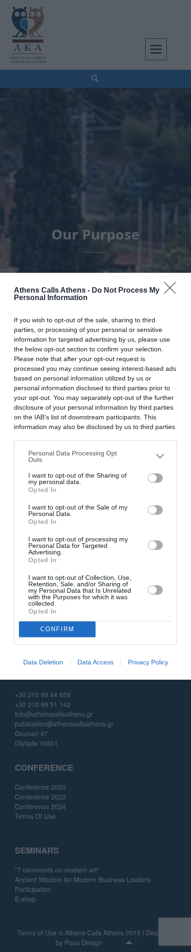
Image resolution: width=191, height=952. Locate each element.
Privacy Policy (148, 662)
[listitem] (95, 456)
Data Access (95, 662)
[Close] (173, 291)
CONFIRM (57, 629)
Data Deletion (43, 662)
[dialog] (95, 476)
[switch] (155, 478)
